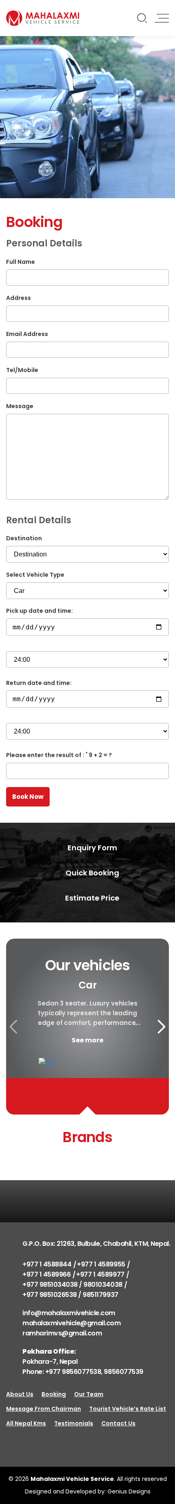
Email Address (27, 334)
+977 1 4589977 (100, 1274)
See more (87, 1040)
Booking (54, 1394)
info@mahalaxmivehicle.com (68, 1313)
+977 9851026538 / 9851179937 (70, 1294)
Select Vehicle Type (35, 575)
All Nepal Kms (26, 1423)
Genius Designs (129, 1491)
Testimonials (73, 1423)
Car (87, 985)
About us (19, 1394)
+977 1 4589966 (46, 1274)
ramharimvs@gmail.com (62, 1333)
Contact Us (118, 1423)
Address (18, 298)
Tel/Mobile (22, 370)
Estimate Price (91, 898)
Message (19, 406)
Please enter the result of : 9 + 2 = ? (59, 755)
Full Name (20, 262)
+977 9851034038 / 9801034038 (72, 1284)
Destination (24, 538)
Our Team (88, 1394)
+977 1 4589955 (101, 1264)
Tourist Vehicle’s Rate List (127, 1409)
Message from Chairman (43, 1409)
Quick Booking (91, 873)
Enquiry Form (91, 848)
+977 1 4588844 (46, 1264)
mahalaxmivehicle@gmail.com (71, 1323)
